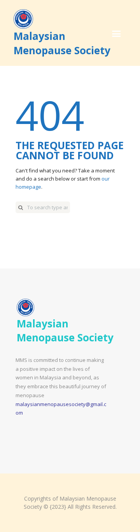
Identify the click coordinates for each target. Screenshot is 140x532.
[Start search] (21, 207)
